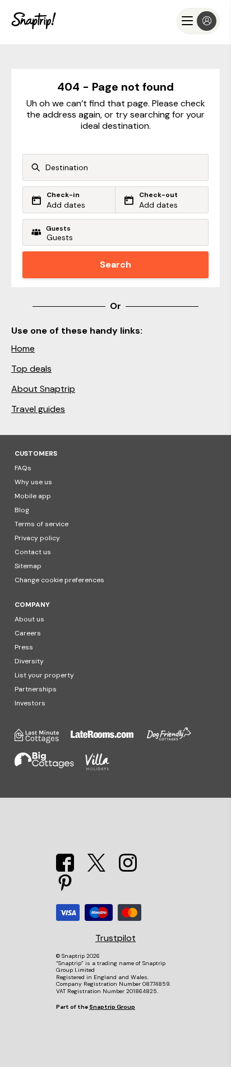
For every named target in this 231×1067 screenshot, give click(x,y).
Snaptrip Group (112, 1006)
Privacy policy (37, 538)
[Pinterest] (65, 889)
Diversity (29, 661)
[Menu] (198, 21)
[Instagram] (128, 868)
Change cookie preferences (59, 579)
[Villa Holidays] (103, 768)
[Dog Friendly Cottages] (174, 740)
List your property (44, 675)
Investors (30, 703)
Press (24, 647)
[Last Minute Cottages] (43, 740)
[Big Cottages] (50, 768)
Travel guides (38, 409)
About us (29, 619)
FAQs (23, 468)
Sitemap (28, 565)
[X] (96, 868)
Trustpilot (115, 938)
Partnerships (36, 689)
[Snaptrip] (33, 21)
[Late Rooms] (108, 740)
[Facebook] (65, 868)
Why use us (33, 482)
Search (115, 264)
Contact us (33, 551)
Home (23, 348)
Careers (28, 633)
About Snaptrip (43, 389)
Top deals (31, 369)
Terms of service (41, 524)
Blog (22, 510)
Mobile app (33, 496)
